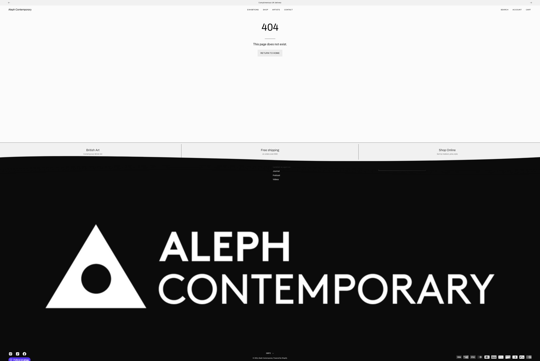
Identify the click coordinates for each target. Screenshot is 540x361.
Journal (276, 171)
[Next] (531, 2)
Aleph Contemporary (20, 9)
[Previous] (9, 2)
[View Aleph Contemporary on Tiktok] (17, 354)
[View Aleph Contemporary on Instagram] (10, 354)
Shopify (284, 358)
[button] (505, 9)
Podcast (276, 175)
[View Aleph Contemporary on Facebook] (24, 354)
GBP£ (268, 353)
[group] (270, 2)
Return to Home (270, 53)
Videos (276, 179)
